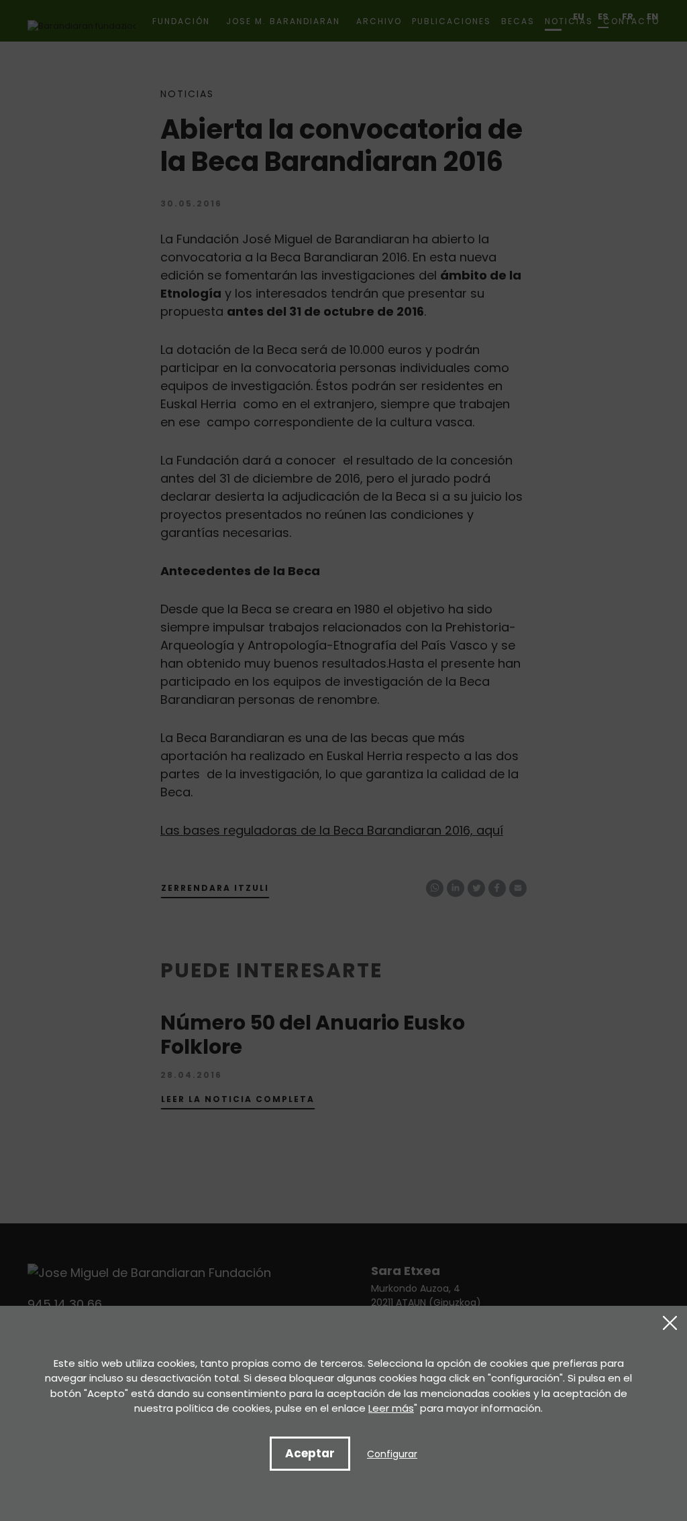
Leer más (391, 1408)
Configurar (392, 1454)
